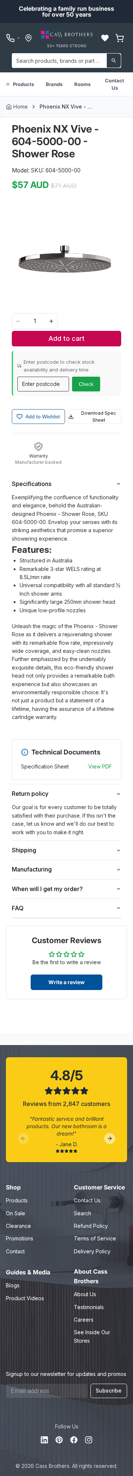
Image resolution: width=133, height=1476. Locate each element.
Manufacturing (32, 869)
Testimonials (89, 1307)
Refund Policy (91, 1226)
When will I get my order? (47, 889)
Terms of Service (95, 1238)
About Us (85, 1294)
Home (20, 106)
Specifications (31, 483)
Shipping (24, 850)
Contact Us (114, 84)
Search (82, 1213)
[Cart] (119, 38)
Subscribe (109, 1390)
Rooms (82, 84)
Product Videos (25, 1298)
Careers (83, 1319)
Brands (54, 84)
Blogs (13, 1285)
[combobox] (66, 60)
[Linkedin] (44, 1439)
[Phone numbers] (13, 38)
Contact (15, 1251)
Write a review (66, 982)
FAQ (18, 908)
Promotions (19, 1238)
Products (23, 84)
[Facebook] (73, 1439)
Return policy (30, 793)
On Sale (15, 1213)
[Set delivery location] (28, 38)
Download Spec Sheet (98, 416)
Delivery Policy (92, 1251)
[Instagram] (88, 1439)
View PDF (100, 766)
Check (86, 384)
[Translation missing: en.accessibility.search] (114, 61)
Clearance (18, 1226)
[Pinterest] (59, 1439)
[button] (105, 38)
